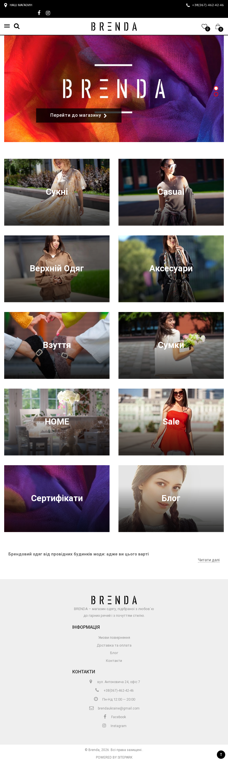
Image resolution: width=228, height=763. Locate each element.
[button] (8, 26)
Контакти (114, 661)
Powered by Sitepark (114, 757)
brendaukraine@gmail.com (118, 708)
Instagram (118, 726)
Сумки (171, 345)
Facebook (118, 717)
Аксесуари (171, 268)
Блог (171, 498)
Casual (171, 192)
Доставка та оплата (114, 645)
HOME (57, 421)
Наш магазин (21, 5)
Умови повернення (114, 637)
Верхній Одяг (57, 268)
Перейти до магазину (75, 115)
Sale (171, 421)
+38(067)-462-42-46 (118, 691)
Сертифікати (57, 498)
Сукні (57, 192)
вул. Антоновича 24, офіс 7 (118, 682)
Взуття (57, 345)
